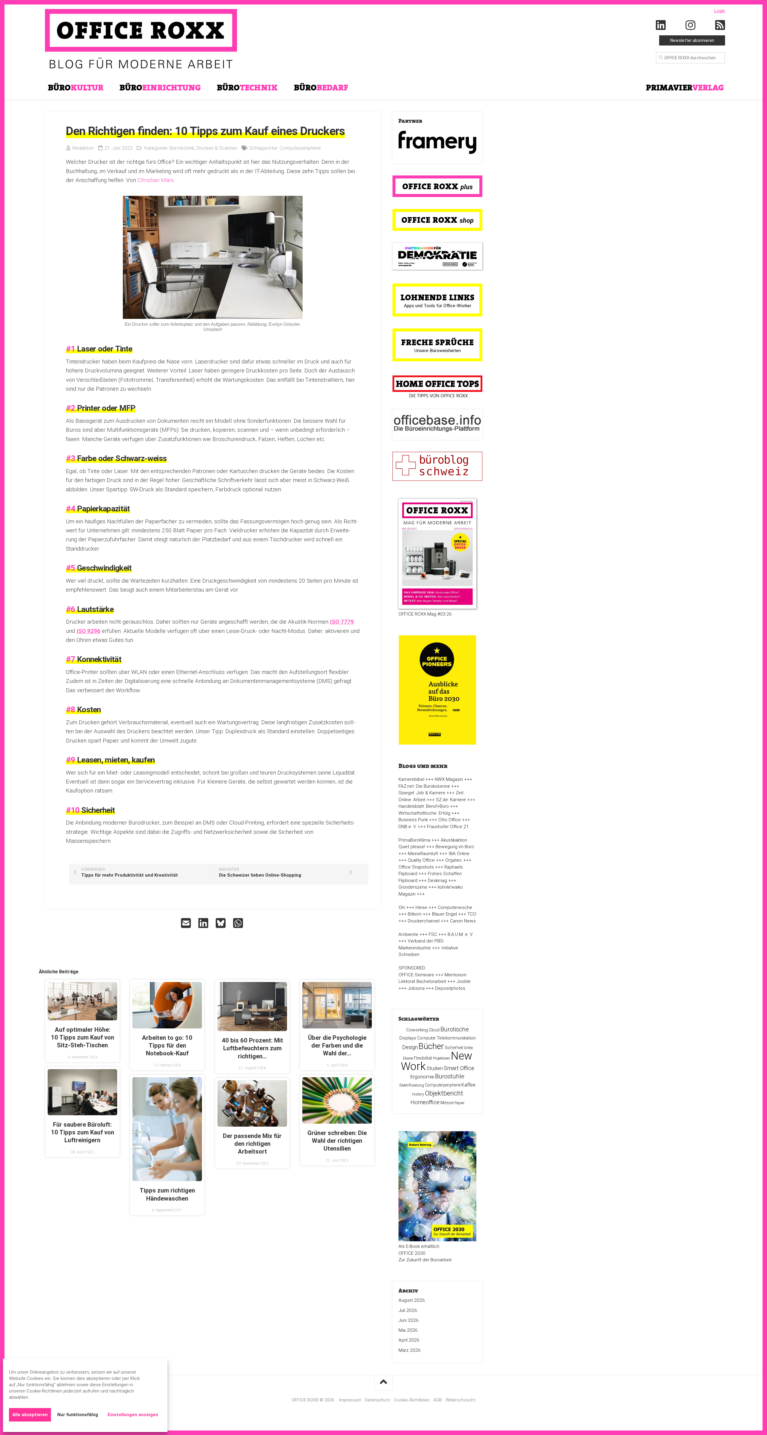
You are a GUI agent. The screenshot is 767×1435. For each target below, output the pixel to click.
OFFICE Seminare (416, 975)
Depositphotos (450, 988)
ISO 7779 (342, 621)
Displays (407, 1038)
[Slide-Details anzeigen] (437, 142)
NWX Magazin (449, 779)
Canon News (463, 921)
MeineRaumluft (423, 853)
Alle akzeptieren (30, 1414)
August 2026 (411, 1300)
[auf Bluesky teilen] (221, 923)
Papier (459, 1103)
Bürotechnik (182, 148)
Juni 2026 (408, 1320)
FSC (433, 934)
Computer (426, 1038)
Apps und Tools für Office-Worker (437, 305)
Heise (421, 907)
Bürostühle (449, 1076)
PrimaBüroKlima (414, 840)
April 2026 (408, 1340)
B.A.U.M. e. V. (460, 934)
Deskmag (437, 880)
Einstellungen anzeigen (133, 1414)
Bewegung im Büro (455, 846)
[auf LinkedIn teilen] (204, 923)
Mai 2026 (408, 1330)
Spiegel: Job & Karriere (421, 792)
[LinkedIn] (661, 25)
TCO (471, 914)
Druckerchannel (424, 921)
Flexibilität (423, 1058)
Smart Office (459, 1068)
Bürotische (454, 1029)
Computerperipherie (300, 148)
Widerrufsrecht (460, 1400)
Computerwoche (455, 907)
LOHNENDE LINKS (438, 297)
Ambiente (408, 934)
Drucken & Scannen (217, 148)
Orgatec (453, 860)
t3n (401, 907)
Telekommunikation (456, 1038)
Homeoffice (425, 1102)
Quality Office (421, 860)
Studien (435, 1068)
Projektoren (441, 1058)
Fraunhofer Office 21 (448, 826)
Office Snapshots (416, 867)
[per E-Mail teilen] (186, 923)
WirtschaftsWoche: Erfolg (424, 813)
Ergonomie (422, 1077)
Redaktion (83, 148)
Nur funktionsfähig (77, 1414)
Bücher (431, 1046)
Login (719, 10)
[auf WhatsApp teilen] (238, 923)
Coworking (417, 1030)
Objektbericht (444, 1093)
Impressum (350, 1400)
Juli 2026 (407, 1310)
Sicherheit (454, 1047)
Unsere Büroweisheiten (437, 350)
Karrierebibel (411, 779)
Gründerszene (412, 887)
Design (410, 1047)
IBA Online (459, 853)
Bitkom (415, 914)
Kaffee (468, 1085)
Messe (447, 1102)
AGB (437, 1400)
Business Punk (413, 819)
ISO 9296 (88, 631)
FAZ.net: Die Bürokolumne (424, 786)
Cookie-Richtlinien (412, 1400)
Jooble (464, 981)
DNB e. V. (407, 826)
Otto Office (449, 819)
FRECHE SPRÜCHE (437, 342)
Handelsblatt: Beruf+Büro (423, 806)
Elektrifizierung (411, 1085)
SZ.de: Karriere (451, 799)
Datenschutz (377, 1400)
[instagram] (690, 25)
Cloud (434, 1030)
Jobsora (416, 988)
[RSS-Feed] (720, 25)
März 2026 (409, 1350)
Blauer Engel (444, 914)
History (418, 1094)
